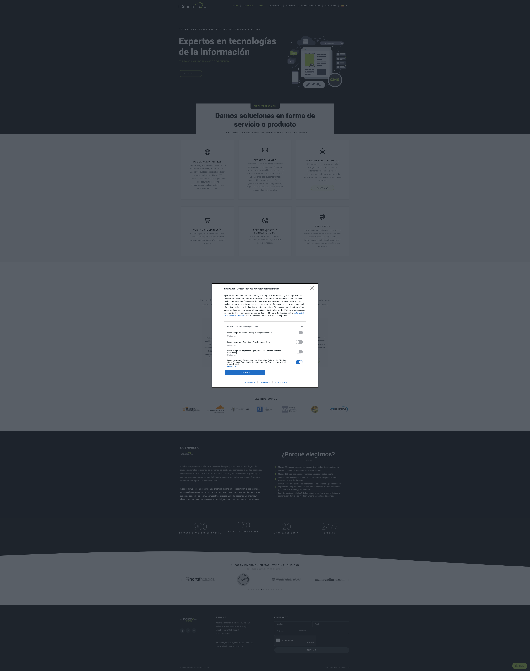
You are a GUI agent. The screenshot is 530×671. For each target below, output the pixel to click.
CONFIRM (245, 372)
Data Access (265, 382)
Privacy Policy (281, 382)
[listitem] (265, 326)
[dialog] (265, 336)
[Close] (312, 289)
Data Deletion (249, 382)
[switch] (299, 332)
